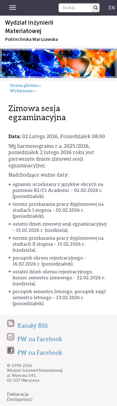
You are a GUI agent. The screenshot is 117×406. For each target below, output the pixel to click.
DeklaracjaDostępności (19, 396)
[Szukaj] (96, 7)
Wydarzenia (21, 91)
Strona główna (24, 85)
